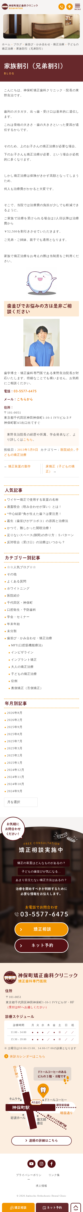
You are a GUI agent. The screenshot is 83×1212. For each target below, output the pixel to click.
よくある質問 (16, 581)
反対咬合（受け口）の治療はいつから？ (36, 542)
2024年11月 (15, 777)
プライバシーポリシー (29, 1177)
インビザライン (22, 652)
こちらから (25, 399)
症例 (14, 681)
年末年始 (13, 624)
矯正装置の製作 (19, 466)
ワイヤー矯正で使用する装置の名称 (33, 499)
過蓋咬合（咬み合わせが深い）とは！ (34, 506)
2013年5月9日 (27, 449)
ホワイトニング (18, 588)
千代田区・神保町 (20, 602)
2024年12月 (15, 769)
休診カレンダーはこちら (27, 1056)
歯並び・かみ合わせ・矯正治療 (29, 638)
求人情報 (41, 1185)
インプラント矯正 (24, 659)
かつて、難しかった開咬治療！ (29, 528)
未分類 (12, 631)
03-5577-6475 (25, 391)
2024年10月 (15, 784)
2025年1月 (15, 762)
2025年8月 (15, 734)
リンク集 (54, 1175)
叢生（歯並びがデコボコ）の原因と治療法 (37, 521)
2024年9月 (15, 791)
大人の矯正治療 (22, 666)
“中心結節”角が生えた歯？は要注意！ (34, 513)
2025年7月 (15, 741)
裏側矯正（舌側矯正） (27, 688)
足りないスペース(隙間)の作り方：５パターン (40, 535)
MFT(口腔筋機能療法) (27, 645)
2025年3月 (15, 748)
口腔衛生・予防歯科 (21, 609)
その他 (12, 574)
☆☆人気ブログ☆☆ (21, 567)
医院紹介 (67, 449)
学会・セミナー (18, 616)
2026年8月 (15, 712)
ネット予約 (42, 945)
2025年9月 (15, 727)
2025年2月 (15, 755)
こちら (28, 439)
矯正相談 (42, 929)
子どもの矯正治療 (24, 673)
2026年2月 (15, 720)
